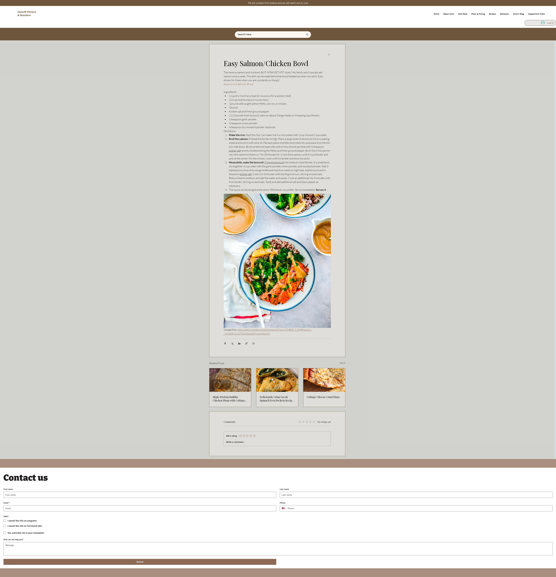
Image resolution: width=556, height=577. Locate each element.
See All (342, 363)
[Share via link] (246, 343)
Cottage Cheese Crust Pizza (323, 397)
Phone (282, 502)
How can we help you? (13, 539)
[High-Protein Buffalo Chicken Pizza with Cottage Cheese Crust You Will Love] (230, 380)
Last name (284, 489)
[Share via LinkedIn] (239, 343)
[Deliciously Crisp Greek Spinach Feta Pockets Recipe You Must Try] (277, 380)
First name (8, 489)
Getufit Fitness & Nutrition (26, 13)
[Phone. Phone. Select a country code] (284, 508)
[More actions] (329, 54)
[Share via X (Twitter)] (232, 343)
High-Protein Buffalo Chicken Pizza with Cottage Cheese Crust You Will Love (229, 398)
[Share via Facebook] (225, 343)
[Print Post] (253, 343)
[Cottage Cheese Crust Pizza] (324, 380)
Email (6, 502)
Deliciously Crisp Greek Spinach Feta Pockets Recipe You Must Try (276, 398)
